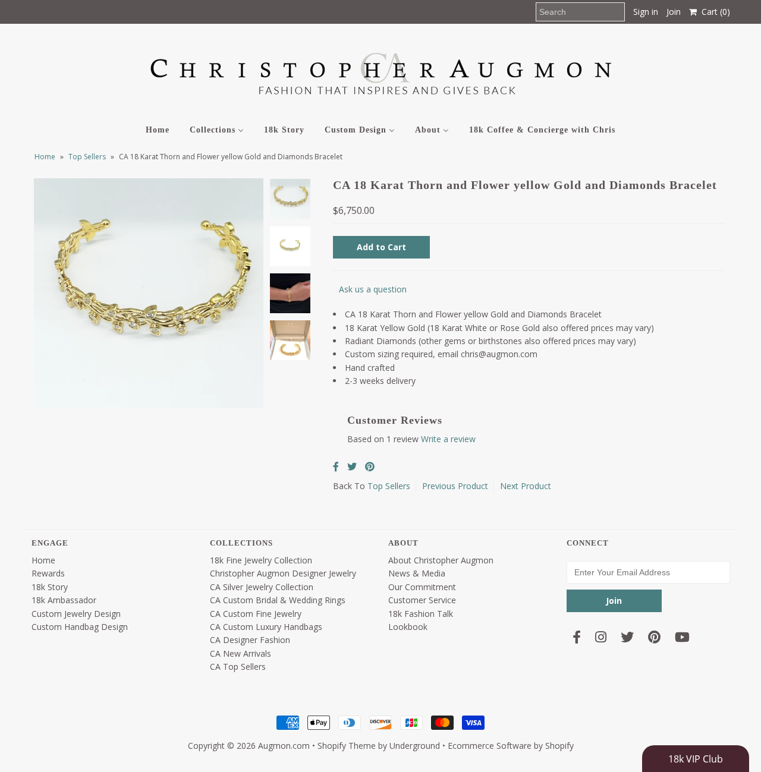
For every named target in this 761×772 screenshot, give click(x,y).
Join (673, 11)
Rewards (48, 573)
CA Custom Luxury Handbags (266, 626)
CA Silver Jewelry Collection (261, 587)
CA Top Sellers (238, 666)
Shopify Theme (346, 745)
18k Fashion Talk (420, 613)
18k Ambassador (64, 600)
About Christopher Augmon (440, 560)
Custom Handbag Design (80, 626)
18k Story (50, 587)
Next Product (525, 485)
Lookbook (407, 626)
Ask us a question (373, 289)
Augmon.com (284, 745)
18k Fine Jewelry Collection (261, 560)
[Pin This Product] (370, 466)
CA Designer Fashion (250, 639)
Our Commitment (422, 587)
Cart (713, 11)
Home (44, 157)
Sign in (645, 11)
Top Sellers (87, 157)
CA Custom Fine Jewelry (255, 613)
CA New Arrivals (240, 653)
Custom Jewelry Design (76, 613)
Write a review (448, 439)
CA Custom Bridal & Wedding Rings (277, 600)
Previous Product (455, 485)
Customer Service (422, 600)
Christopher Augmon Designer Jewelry (283, 573)
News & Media (416, 573)
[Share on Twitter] (352, 466)
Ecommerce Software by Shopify (511, 745)
